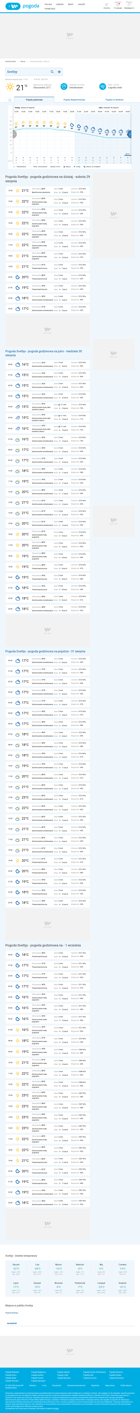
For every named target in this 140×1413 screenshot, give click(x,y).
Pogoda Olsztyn (115, 1375)
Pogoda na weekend (114, 99)
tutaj (57, 1408)
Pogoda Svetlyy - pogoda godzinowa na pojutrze (37, 651)
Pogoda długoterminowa (74, 99)
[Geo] (59, 72)
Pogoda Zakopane (38, 1381)
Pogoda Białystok (12, 1372)
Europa (60, 4)
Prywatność (56, 1385)
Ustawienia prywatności (76, 1385)
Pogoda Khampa (11, 1313)
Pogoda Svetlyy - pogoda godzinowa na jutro (34, 351)
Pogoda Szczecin (90, 1378)
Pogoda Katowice (116, 1372)
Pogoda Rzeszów (64, 1378)
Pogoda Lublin (62, 1375)
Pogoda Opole (10, 1378)
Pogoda (31, 6)
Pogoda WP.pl (11, 61)
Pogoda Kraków (37, 1375)
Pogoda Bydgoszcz (38, 1372)
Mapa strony (110, 1385)
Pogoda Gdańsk (63, 1372)
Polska (48, 4)
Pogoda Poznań (37, 1378)
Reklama (32, 1385)
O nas (44, 1385)
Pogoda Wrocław (12, 1381)
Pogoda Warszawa (116, 1378)
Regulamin (95, 1385)
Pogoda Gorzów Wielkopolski (94, 1372)
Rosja (23, 61)
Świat (70, 4)
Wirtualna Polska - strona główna (13, 6)
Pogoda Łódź (88, 1375)
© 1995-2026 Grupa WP (14, 1385)
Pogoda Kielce (10, 1375)
